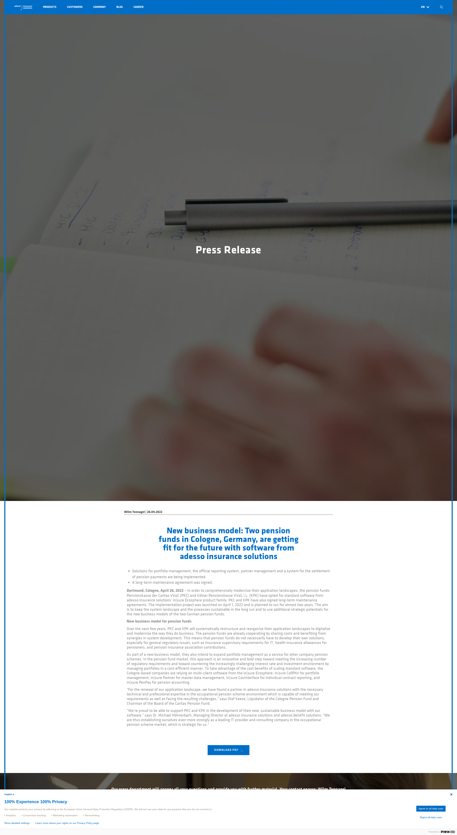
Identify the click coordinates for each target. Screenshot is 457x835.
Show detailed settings (17, 823)
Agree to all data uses (431, 808)
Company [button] (99, 7)
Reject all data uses (431, 817)
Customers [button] (75, 7)
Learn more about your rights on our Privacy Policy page (67, 823)
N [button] (441, 7)
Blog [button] (119, 7)
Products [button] (49, 7)
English (8, 794)
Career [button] (139, 7)
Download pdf (226, 750)
